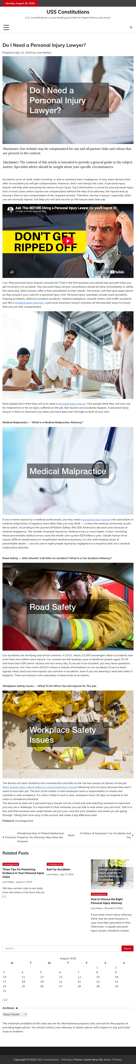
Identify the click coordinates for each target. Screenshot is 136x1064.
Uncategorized (24, 820)
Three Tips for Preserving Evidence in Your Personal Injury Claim (23, 873)
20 (60, 981)
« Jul (4, 999)
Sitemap (66, 1059)
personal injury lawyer (72, 403)
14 (79, 977)
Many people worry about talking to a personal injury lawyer (39, 787)
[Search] (131, 27)
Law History (43, 52)
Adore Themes (113, 1059)
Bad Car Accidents (58, 869)
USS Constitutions (68, 12)
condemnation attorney (29, 302)
